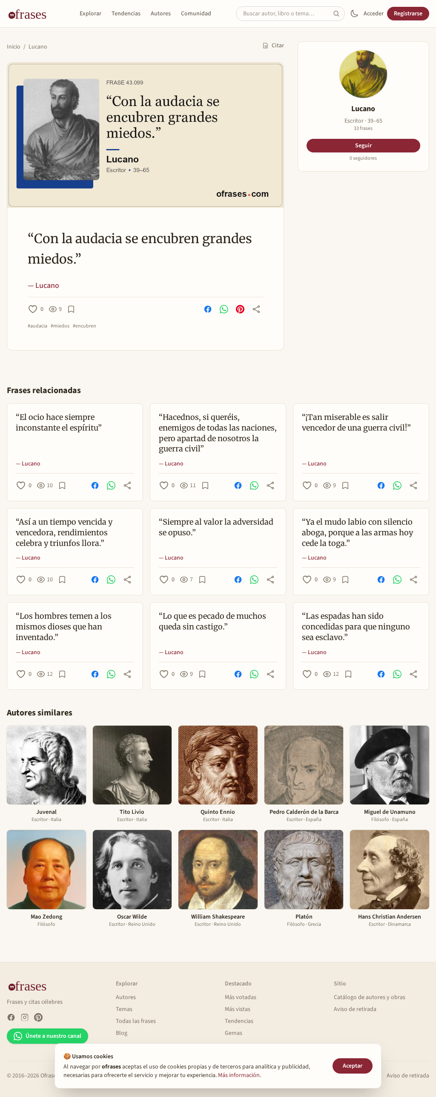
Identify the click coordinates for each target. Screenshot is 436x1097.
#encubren (84, 326)
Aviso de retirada (355, 1009)
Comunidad (196, 13)
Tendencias (126, 13)
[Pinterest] (38, 1017)
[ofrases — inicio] (30, 14)
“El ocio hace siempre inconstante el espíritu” (59, 422)
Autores (161, 13)
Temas (124, 1009)
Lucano (38, 47)
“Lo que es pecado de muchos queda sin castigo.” (212, 621)
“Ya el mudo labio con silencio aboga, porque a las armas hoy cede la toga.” (357, 532)
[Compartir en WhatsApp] (224, 309)
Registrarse (408, 13)
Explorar (90, 13)
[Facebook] (11, 1017)
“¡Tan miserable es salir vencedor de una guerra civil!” (356, 422)
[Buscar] (339, 13)
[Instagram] (24, 1017)
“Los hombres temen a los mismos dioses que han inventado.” (64, 626)
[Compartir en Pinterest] (240, 309)
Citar (278, 45)
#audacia (37, 326)
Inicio (13, 47)
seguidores (363, 158)
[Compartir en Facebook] (208, 309)
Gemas (233, 1033)
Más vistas (237, 1009)
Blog (121, 1033)
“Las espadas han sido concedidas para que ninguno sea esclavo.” (356, 626)
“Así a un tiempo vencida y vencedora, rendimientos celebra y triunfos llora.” (64, 532)
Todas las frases (136, 1021)
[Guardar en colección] (71, 309)
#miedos (60, 326)
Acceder (374, 13)
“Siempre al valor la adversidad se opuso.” (216, 527)
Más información (239, 1075)
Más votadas (240, 997)
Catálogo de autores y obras (369, 997)
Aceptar (352, 1066)
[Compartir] (256, 309)
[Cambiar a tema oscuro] (354, 13)
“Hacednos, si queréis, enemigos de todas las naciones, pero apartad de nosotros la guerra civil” (218, 433)
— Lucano (43, 285)
